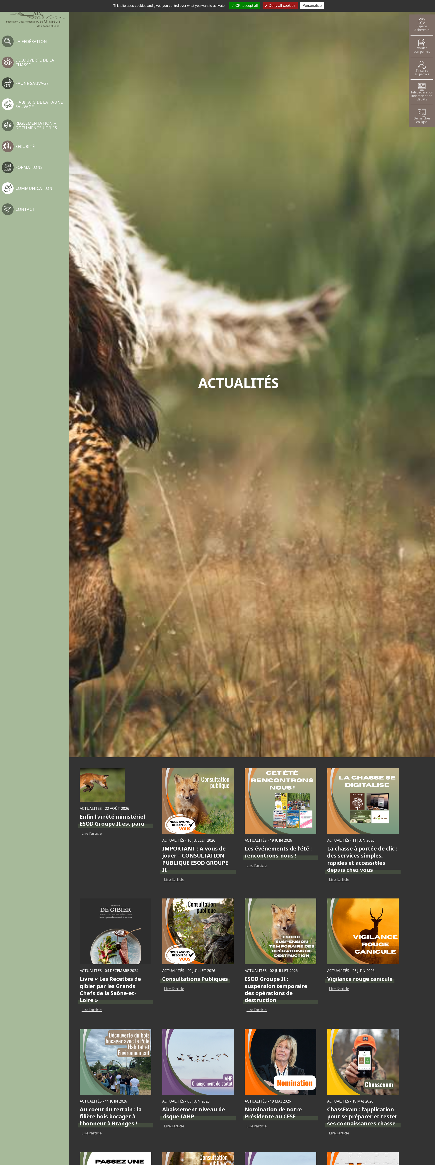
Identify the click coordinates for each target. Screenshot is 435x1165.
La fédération (31, 41)
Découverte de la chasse (34, 62)
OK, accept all (246, 5)
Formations (29, 167)
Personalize (312, 5)
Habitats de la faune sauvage (39, 104)
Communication (33, 188)
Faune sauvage (31, 83)
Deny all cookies (281, 5)
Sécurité (25, 146)
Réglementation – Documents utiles (36, 125)
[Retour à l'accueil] (34, 15)
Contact (25, 209)
